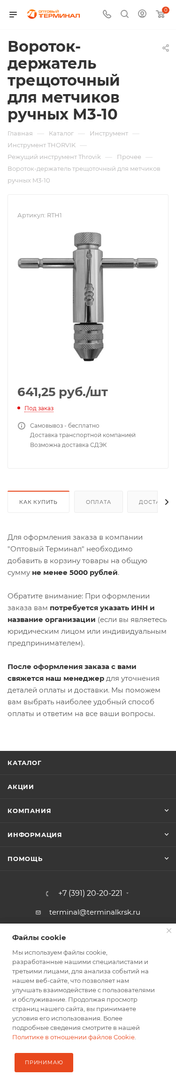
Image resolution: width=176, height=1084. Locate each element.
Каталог (25, 762)
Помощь (25, 858)
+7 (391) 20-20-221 (90, 893)
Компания (29, 810)
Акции (21, 786)
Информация (35, 834)
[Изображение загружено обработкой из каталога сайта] (88, 295)
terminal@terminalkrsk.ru (94, 912)
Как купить (38, 502)
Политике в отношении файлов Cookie (73, 1037)
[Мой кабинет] (142, 14)
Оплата (98, 502)
